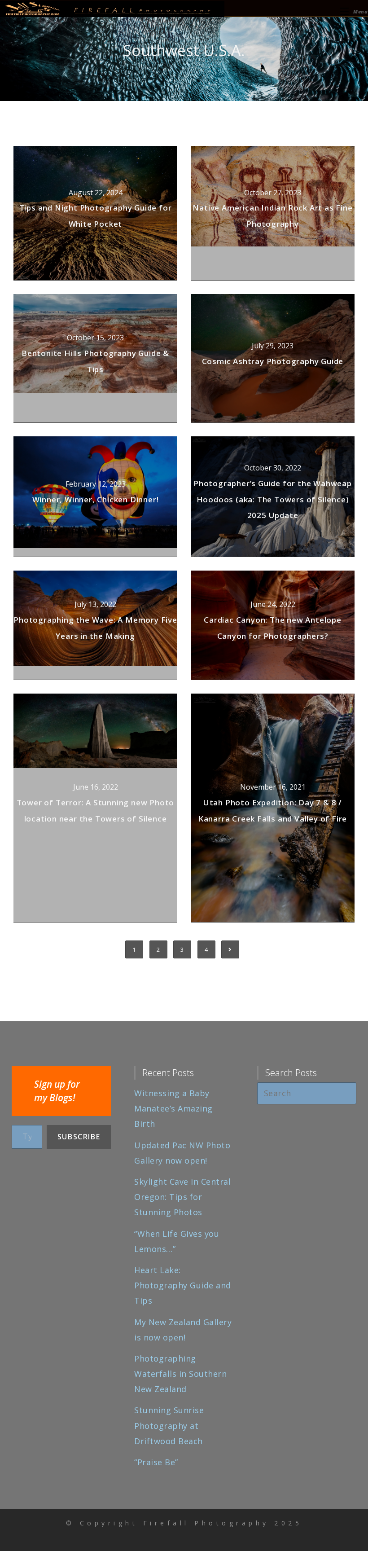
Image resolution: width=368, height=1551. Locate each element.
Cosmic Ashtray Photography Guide (273, 361)
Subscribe (78, 1137)
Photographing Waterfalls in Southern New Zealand (180, 1373)
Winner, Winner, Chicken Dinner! (95, 499)
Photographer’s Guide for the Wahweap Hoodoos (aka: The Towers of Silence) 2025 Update (272, 499)
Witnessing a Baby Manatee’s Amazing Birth (173, 1108)
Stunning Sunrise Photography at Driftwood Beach (169, 1425)
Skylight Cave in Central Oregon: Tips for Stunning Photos (182, 1196)
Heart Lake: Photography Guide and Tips (182, 1285)
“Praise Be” (156, 1462)
